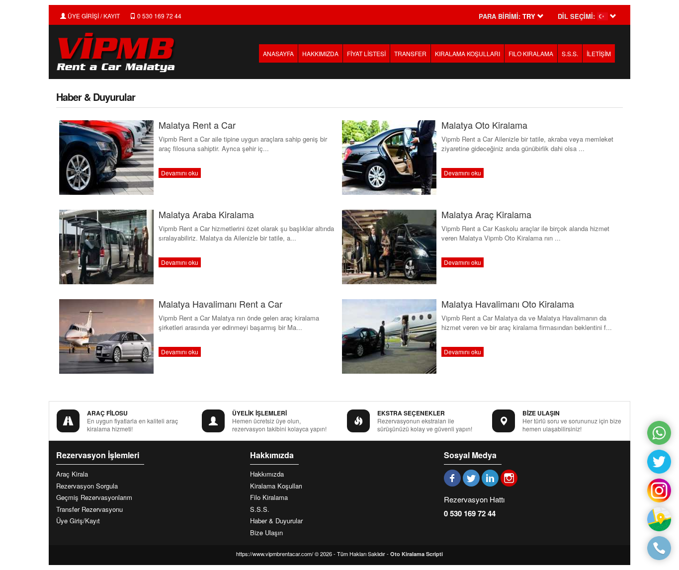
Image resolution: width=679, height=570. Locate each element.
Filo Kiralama (269, 497)
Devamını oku (179, 172)
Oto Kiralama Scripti (416, 554)
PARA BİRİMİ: (499, 16)
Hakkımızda (267, 474)
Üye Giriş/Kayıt (78, 520)
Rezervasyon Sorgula (87, 486)
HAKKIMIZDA (320, 53)
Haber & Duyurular (276, 520)
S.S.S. (570, 53)
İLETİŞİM (599, 53)
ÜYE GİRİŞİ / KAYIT (93, 15)
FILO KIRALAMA (531, 53)
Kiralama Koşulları (276, 486)
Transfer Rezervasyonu (89, 509)
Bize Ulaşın (266, 532)
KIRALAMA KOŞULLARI (467, 53)
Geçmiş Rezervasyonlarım (94, 497)
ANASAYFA (278, 53)
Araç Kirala (72, 474)
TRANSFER (410, 53)
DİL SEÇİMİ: (576, 16)
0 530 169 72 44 (158, 15)
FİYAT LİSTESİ (366, 53)
